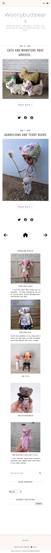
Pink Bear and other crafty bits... (25, 455)
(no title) (25, 376)
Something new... (25, 332)
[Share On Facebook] (25, 118)
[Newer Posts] (5, 235)
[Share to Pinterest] (32, 118)
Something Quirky (25, 286)
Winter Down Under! (25, 415)
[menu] (4, 3)
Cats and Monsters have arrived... (25, 52)
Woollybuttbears (25, 18)
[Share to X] (19, 118)
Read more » (25, 105)
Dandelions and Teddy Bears (25, 134)
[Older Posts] (45, 235)
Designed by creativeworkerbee (25, 551)
